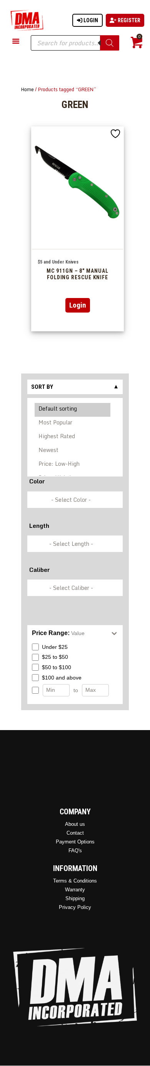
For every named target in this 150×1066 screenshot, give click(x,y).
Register (128, 20)
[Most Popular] (73, 424)
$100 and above (62, 678)
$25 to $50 (55, 657)
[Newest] (73, 451)
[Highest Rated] (73, 437)
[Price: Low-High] (73, 465)
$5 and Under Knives (58, 262)
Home (27, 89)
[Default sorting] (73, 410)
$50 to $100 (56, 667)
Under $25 (55, 647)
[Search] (109, 43)
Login (90, 20)
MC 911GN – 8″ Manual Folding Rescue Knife (77, 274)
